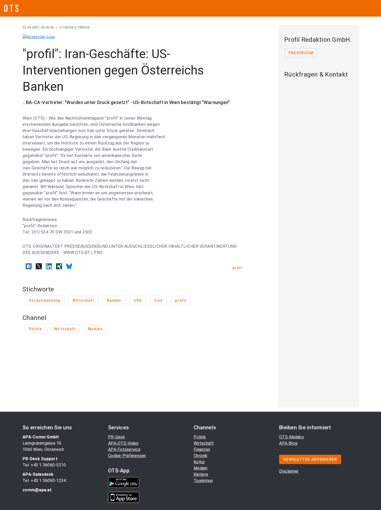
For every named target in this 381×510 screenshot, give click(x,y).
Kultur (199, 461)
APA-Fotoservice (124, 449)
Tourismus (203, 480)
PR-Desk (116, 437)
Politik (200, 437)
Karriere (201, 474)
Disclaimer (289, 471)
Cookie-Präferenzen (127, 455)
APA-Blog (288, 443)
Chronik (200, 455)
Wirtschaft (204, 443)
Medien (201, 468)
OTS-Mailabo (291, 437)
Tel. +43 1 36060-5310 (44, 465)
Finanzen (202, 449)
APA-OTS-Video (123, 443)
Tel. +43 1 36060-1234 (44, 480)
